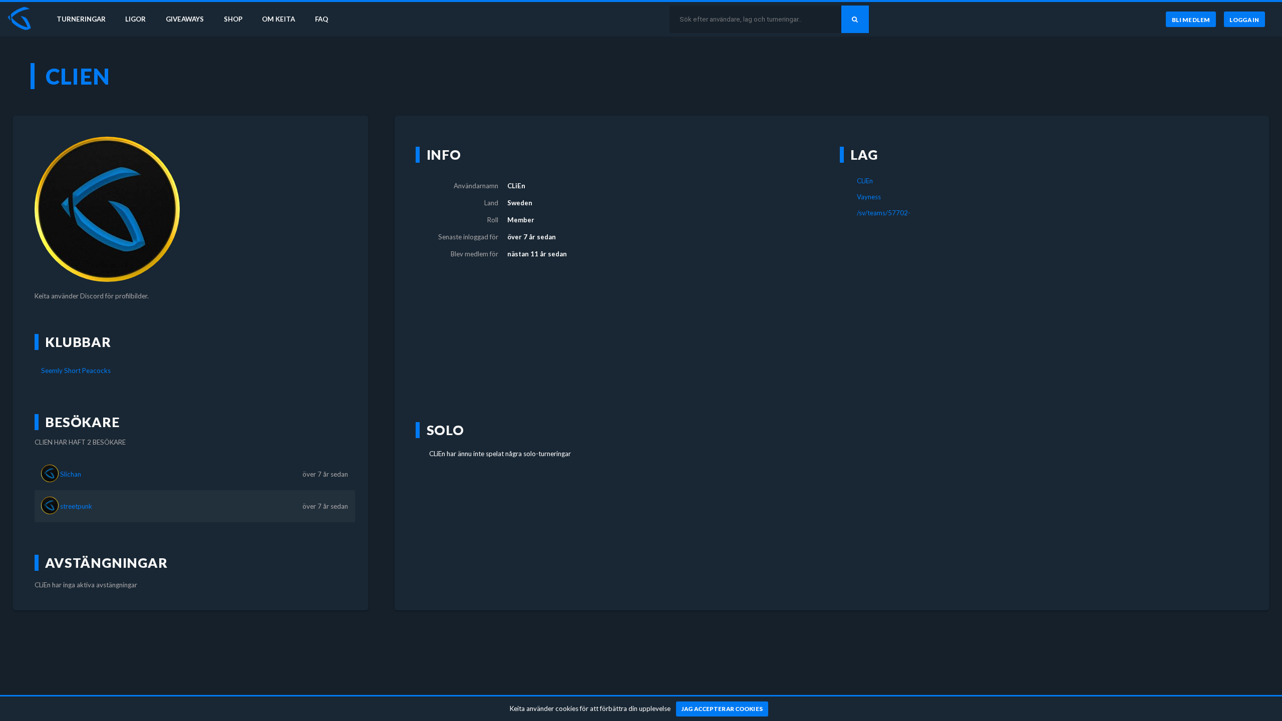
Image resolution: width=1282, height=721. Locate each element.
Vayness (869, 197)
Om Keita (278, 19)
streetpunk (76, 506)
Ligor (135, 19)
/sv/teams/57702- (883, 213)
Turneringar (81, 19)
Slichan (70, 474)
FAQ (321, 19)
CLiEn (865, 181)
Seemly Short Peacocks (76, 371)
